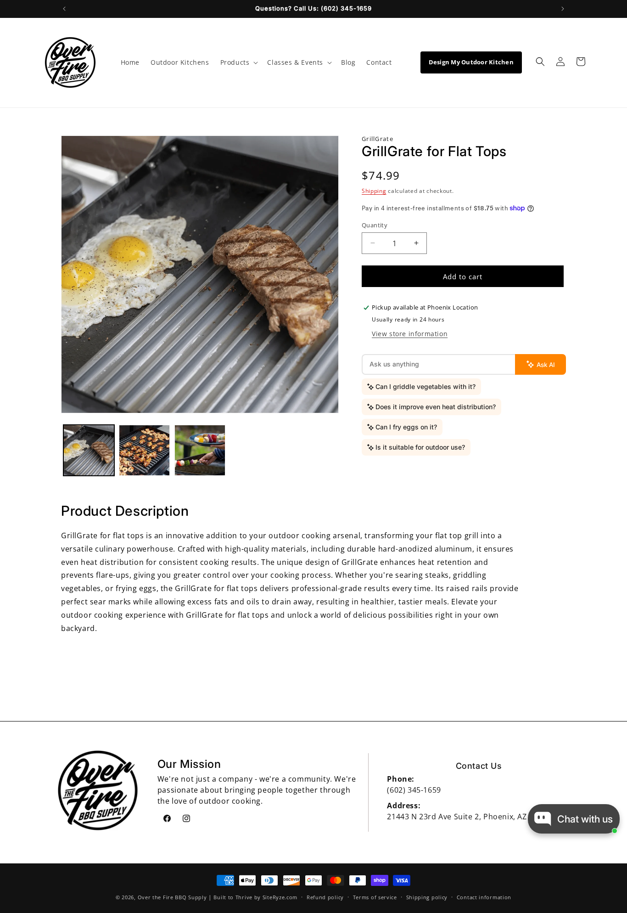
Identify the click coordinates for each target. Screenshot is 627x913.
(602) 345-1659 (414, 790)
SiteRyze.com (280, 897)
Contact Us (479, 766)
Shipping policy (427, 896)
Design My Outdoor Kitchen (471, 62)
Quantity (374, 224)
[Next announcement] (563, 8)
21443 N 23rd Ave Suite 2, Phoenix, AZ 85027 (469, 817)
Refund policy (325, 896)
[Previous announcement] (64, 8)
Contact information (484, 896)
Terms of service (375, 896)
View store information (410, 333)
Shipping (374, 191)
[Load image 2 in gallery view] (144, 450)
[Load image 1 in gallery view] (88, 450)
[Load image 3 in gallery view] (199, 450)
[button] (238, 62)
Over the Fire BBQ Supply (172, 897)
